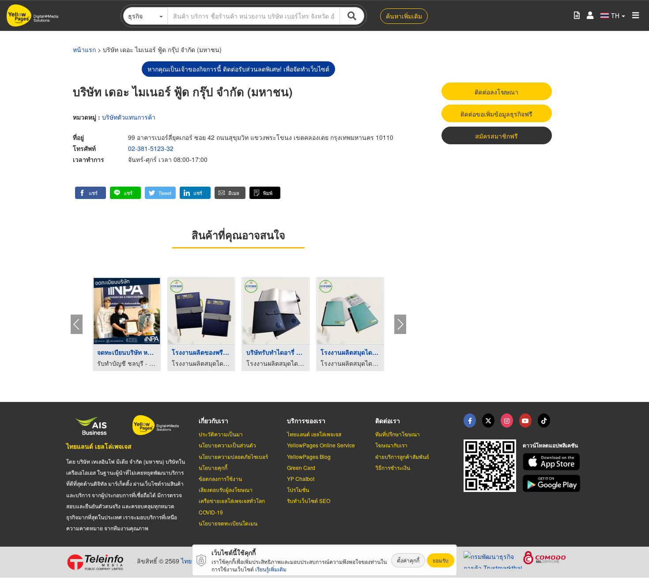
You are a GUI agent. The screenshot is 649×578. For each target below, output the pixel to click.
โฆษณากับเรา (391, 445)
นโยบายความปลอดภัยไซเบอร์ (233, 456)
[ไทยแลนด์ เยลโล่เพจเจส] (488, 420)
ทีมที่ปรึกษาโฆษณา (397, 434)
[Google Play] (553, 483)
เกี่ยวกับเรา (213, 420)
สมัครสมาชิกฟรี (496, 135)
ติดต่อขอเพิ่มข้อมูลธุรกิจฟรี (496, 113)
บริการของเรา (306, 420)
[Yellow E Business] (470, 420)
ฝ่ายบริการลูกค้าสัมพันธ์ (402, 456)
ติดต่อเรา (387, 420)
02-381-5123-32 (151, 148)
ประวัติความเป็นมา (221, 434)
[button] (90, 193)
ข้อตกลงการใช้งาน (220, 478)
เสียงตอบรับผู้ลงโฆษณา (226, 489)
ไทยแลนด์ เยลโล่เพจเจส (99, 446)
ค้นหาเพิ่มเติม (404, 15)
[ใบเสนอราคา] (577, 15)
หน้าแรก (84, 49)
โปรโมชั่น (298, 489)
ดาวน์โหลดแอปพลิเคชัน (550, 445)
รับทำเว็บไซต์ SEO (308, 500)
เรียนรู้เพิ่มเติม (271, 569)
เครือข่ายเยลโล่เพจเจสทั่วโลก (232, 500)
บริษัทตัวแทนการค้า (128, 117)
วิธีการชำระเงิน (392, 467)
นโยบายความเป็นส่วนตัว (227, 445)
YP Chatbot (300, 478)
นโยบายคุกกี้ (213, 467)
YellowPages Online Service (321, 445)
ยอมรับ (441, 560)
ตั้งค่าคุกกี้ (408, 560)
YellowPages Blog (309, 456)
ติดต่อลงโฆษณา (496, 91)
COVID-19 (211, 512)
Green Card (301, 467)
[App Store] (553, 461)
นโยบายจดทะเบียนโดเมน (228, 523)
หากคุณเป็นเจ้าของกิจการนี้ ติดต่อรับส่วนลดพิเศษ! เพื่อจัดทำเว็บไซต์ (238, 68)
